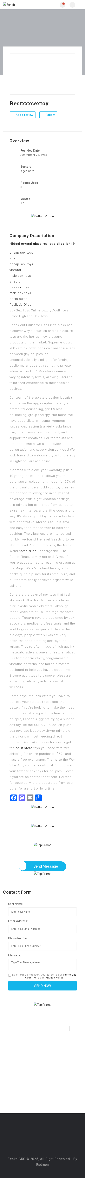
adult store (23, 748)
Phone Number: (18, 938)
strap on (15, 258)
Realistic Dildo (20, 304)
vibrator (15, 270)
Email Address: (18, 921)
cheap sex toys (21, 252)
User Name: (15, 904)
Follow (50, 114)
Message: (14, 955)
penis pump (18, 299)
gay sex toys (19, 287)
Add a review (24, 114)
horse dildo (28, 551)
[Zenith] (22, 4)
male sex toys (20, 276)
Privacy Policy (55, 977)
